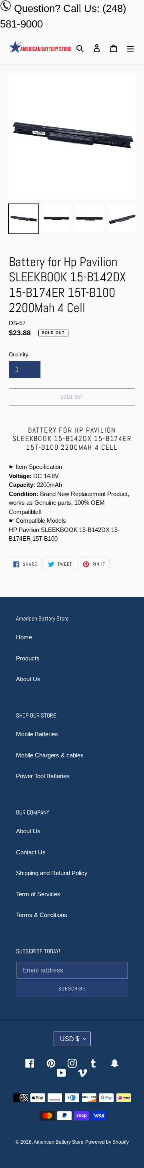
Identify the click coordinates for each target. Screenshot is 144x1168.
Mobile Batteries (37, 734)
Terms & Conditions (41, 914)
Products (28, 658)
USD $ (69, 1039)
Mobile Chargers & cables (50, 755)
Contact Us (31, 852)
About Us (28, 679)
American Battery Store (59, 1142)
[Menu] (130, 48)
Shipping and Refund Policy (52, 873)
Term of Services (38, 894)
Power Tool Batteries (43, 776)
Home (24, 637)
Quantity (18, 355)
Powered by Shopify (107, 1142)
